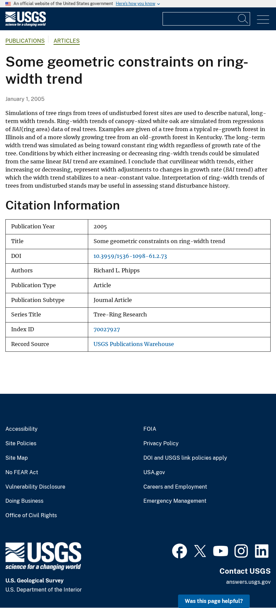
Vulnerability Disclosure (35, 487)
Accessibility (21, 429)
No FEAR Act (21, 472)
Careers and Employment (175, 487)
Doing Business (24, 501)
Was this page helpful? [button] (214, 601)
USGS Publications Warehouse (134, 344)
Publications (25, 41)
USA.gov (154, 472)
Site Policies (20, 444)
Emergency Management (174, 501)
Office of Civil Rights (31, 515)
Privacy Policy (161, 444)
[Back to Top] (252, 584)
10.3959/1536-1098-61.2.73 (130, 256)
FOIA (149, 429)
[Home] (25, 25)
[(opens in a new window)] (179, 550)
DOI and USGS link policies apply (185, 458)
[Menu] (263, 19)
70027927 (107, 329)
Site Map (16, 458)
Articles (67, 41)
